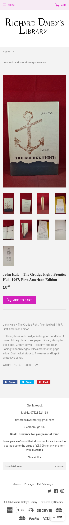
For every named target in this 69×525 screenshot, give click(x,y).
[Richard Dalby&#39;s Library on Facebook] (56, 491)
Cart (63, 4)
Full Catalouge (45, 484)
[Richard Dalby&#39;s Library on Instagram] (62, 491)
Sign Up (59, 466)
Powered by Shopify (52, 502)
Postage (29, 484)
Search (17, 484)
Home (6, 51)
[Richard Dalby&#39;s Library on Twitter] (49, 491)
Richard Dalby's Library (24, 502)
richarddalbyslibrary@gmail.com (34, 419)
